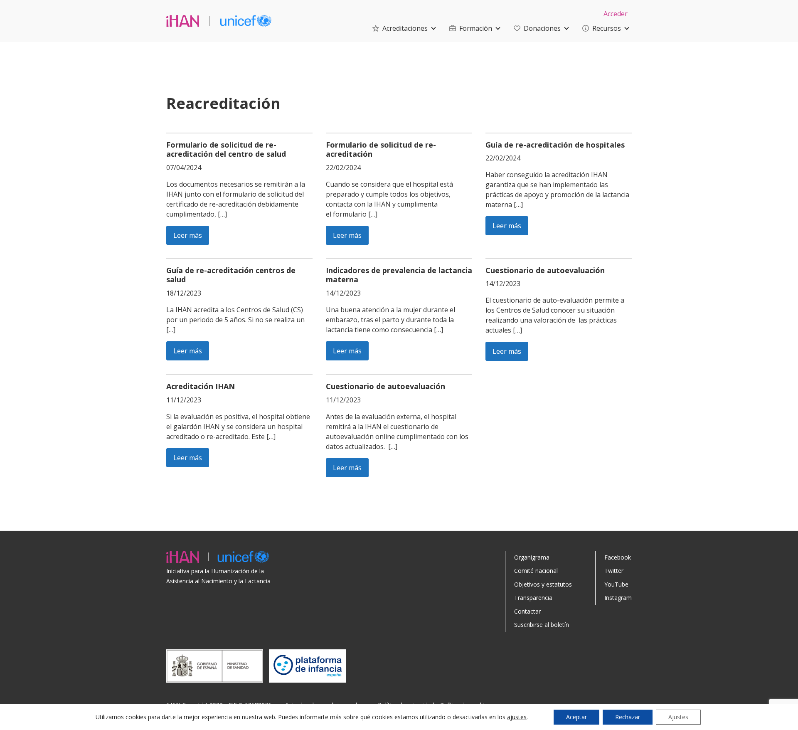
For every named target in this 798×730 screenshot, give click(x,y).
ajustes (517, 717)
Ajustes (678, 717)
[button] (400, 28)
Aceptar (576, 717)
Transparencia (533, 598)
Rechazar (627, 717)
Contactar (527, 611)
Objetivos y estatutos (543, 584)
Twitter (613, 571)
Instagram (618, 598)
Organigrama (531, 557)
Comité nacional (536, 571)
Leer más (187, 235)
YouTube (616, 584)
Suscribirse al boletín (541, 625)
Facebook (617, 557)
